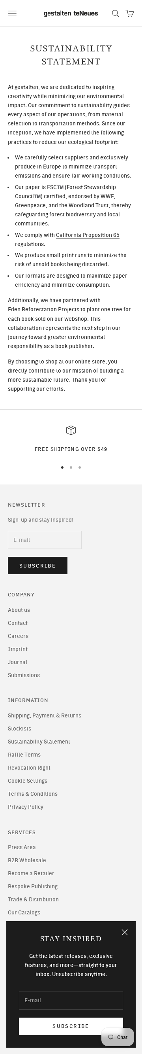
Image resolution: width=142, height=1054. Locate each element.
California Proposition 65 (88, 235)
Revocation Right (29, 767)
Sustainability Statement (39, 741)
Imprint (18, 649)
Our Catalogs (24, 912)
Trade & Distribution (33, 899)
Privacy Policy (25, 807)
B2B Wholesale (27, 860)
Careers (18, 636)
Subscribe (70, 1026)
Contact (18, 623)
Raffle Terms (24, 754)
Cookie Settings (27, 781)
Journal (17, 662)
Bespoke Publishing (33, 886)
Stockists (19, 728)
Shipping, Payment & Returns (44, 715)
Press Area (22, 847)
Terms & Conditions (33, 794)
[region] (71, 439)
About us (19, 610)
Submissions (24, 675)
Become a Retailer (31, 873)
